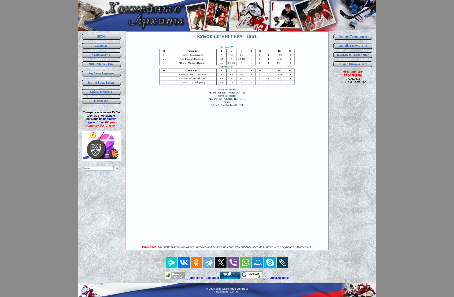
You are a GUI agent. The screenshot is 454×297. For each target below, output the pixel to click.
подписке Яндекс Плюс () (101, 122)
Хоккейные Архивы (235, 288)
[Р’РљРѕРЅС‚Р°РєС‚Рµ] (184, 262)
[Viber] (233, 262)
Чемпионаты (101, 55)
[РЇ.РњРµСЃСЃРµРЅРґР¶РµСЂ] (171, 262)
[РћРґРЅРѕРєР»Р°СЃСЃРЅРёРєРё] (196, 262)
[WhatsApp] (245, 262)
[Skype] (270, 262)
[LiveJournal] (282, 262)
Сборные (101, 45)
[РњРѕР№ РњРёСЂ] (257, 262)
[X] (221, 262)
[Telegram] (208, 262)
